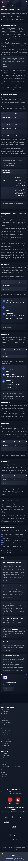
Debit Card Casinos (5, 716)
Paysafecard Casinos (5, 722)
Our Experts (3, 776)
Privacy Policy (9, 847)
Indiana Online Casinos (6, 741)
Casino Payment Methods (7, 707)
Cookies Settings (9, 858)
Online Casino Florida (5, 730)
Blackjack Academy (5, 755)
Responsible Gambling (6, 779)
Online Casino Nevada (5, 743)
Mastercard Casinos (5, 718)
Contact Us (3, 772)
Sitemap (3, 783)
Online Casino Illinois (5, 737)
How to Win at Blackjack (6, 760)
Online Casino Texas (5, 732)
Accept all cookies (19, 858)
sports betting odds (5, 19)
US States (3, 728)
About (2, 770)
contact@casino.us (16, 849)
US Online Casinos (3, 5)
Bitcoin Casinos (4, 711)
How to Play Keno (5, 764)
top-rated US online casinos (13, 551)
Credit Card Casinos (5, 714)
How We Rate (4, 774)
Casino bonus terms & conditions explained (10, 766)
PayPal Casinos (4, 720)
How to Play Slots (5, 758)
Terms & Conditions (17, 847)
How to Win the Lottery (6, 762)
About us (23, 847)
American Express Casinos (6, 709)
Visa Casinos (3, 724)
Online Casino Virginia (5, 739)
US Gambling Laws (5, 753)
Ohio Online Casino (5, 745)
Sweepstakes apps (5, 748)
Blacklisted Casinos (5, 781)
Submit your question (8, 689)
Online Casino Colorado (6, 735)
